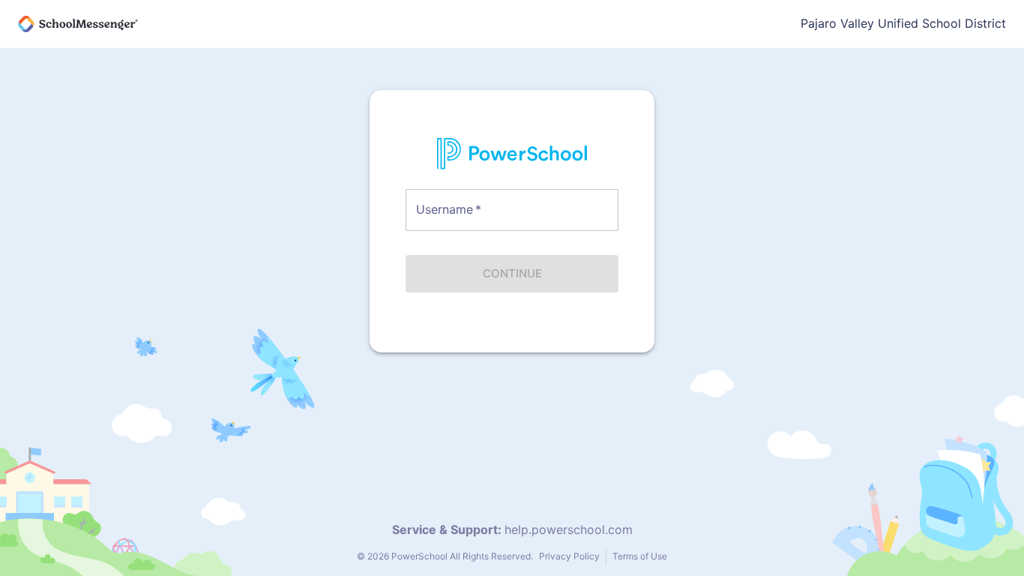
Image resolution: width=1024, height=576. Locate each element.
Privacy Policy (569, 556)
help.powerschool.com (569, 529)
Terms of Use (639, 556)
